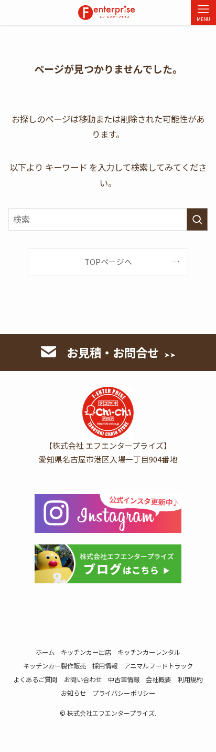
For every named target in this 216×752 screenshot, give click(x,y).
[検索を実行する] (197, 219)
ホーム (45, 652)
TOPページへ (108, 261)
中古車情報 (123, 679)
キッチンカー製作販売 (54, 666)
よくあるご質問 (35, 679)
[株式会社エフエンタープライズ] (107, 12)
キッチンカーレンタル (148, 652)
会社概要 (158, 679)
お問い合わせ (83, 679)
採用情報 (104, 666)
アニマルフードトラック (158, 666)
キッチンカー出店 (86, 652)
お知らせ (73, 693)
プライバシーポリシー (123, 693)
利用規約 (190, 679)
